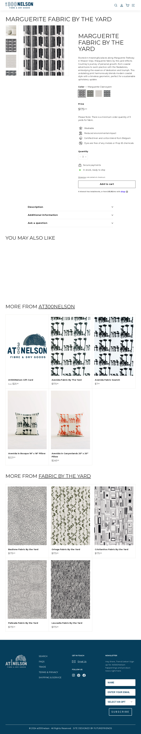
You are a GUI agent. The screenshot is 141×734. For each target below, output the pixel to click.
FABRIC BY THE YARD (65, 476)
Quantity (83, 151)
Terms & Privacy (48, 672)
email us (82, 661)
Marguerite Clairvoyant (82, 93)
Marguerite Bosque (90, 93)
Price (81, 104)
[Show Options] (131, 702)
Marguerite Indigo (107, 93)
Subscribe (120, 712)
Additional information (43, 215)
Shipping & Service (50, 677)
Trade (42, 667)
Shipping (82, 177)
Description (35, 207)
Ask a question (37, 223)
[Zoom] (44, 50)
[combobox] (116, 702)
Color (95, 86)
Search (43, 656)
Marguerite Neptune (98, 93)
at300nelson (57, 307)
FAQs (41, 661)
